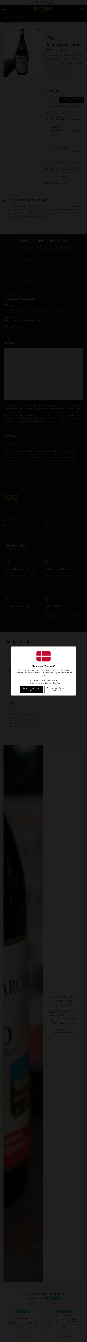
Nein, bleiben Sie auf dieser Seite (55, 689)
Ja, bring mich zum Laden (31, 689)
